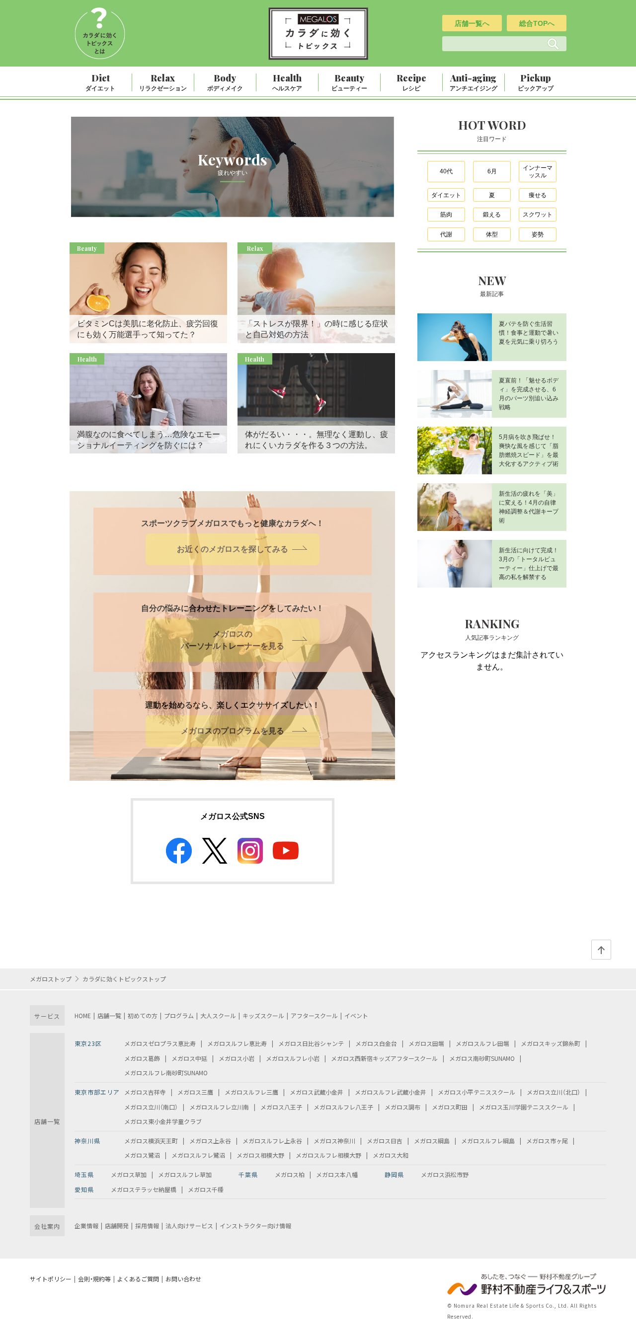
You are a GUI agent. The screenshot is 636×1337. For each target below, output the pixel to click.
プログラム (179, 1015)
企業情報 (86, 1225)
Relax (163, 82)
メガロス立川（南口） (151, 1107)
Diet (100, 82)
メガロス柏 (290, 1174)
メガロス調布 (402, 1107)
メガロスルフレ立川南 (219, 1107)
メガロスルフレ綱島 (488, 1140)
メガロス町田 (450, 1107)
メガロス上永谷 (210, 1140)
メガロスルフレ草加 (185, 1174)
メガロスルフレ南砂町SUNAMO (166, 1072)
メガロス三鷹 (195, 1092)
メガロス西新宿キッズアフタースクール (384, 1058)
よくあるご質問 (138, 1278)
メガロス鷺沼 (142, 1155)
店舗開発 (117, 1225)
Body (225, 82)
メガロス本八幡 (337, 1174)
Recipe (411, 82)
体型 (492, 234)
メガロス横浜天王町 (151, 1140)
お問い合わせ (183, 1278)
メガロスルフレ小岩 (292, 1058)
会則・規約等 (94, 1278)
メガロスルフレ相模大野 (328, 1155)
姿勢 (538, 234)
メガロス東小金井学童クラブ (163, 1121)
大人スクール (218, 1015)
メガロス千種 (206, 1189)
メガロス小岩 (236, 1058)
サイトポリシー (51, 1278)
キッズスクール (263, 1015)
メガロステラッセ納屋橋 (143, 1189)
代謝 (446, 234)
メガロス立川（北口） (553, 1092)
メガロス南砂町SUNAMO (482, 1058)
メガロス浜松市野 (445, 1174)
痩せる (538, 195)
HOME (83, 1015)
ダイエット (446, 195)
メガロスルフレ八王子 (343, 1107)
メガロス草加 (129, 1174)
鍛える (492, 214)
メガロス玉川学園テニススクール (523, 1107)
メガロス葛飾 (142, 1058)
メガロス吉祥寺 (145, 1092)
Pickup (536, 82)
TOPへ (601, 950)
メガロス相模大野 (260, 1155)
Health (287, 82)
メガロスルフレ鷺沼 (198, 1155)
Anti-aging (473, 82)
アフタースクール (314, 1015)
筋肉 (446, 214)
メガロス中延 (189, 1058)
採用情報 (147, 1225)
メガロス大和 (390, 1155)
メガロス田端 (426, 1043)
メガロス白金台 (376, 1043)
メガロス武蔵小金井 (316, 1092)
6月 (492, 171)
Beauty (349, 82)
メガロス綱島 (432, 1140)
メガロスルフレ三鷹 (251, 1092)
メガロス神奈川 (334, 1140)
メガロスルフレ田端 (482, 1043)
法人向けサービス (189, 1225)
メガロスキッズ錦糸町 (550, 1043)
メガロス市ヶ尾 (547, 1140)
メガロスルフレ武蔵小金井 (390, 1092)
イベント (356, 1015)
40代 (446, 171)
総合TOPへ (537, 23)
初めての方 (143, 1015)
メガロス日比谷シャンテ (311, 1043)
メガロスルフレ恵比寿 (237, 1043)
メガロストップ (51, 978)
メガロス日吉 (384, 1140)
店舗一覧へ (472, 23)
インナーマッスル (538, 171)
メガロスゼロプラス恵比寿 (160, 1043)
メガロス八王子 (281, 1107)
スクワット (538, 214)
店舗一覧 (109, 1015)
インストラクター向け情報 (255, 1225)
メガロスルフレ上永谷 (272, 1140)
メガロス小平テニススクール (476, 1092)
